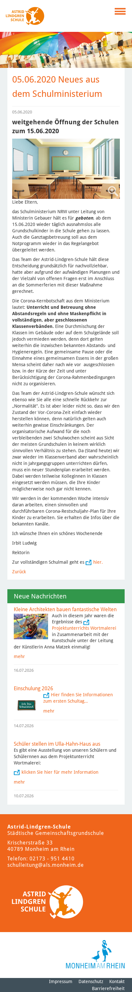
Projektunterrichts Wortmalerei (84, 628)
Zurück (19, 571)
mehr (19, 656)
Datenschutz (90, 981)
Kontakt (117, 981)
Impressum (60, 981)
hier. (98, 562)
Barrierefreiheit (108, 988)
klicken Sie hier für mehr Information (59, 772)
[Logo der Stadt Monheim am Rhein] (95, 954)
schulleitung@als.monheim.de (45, 865)
